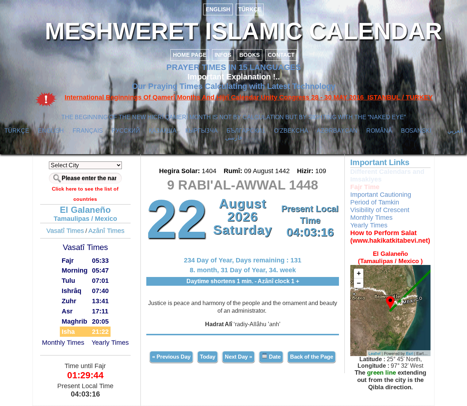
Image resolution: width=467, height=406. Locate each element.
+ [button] (359, 273)
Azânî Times (106, 230)
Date (274, 357)
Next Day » (238, 357)
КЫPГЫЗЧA (201, 131)
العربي (455, 131)
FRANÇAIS (88, 131)
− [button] (359, 283)
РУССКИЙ (126, 131)
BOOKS (249, 55)
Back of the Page (311, 357)
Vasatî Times (65, 230)
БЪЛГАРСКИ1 (246, 131)
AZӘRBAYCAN (337, 131)
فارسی (233, 137)
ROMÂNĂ (379, 131)
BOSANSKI (416, 131)
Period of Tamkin (374, 202)
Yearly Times (110, 342)
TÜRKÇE (249, 9)
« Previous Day (171, 357)
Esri (409, 353)
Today (207, 357)
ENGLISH (218, 9)
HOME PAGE (190, 55)
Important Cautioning (380, 194)
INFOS (223, 55)
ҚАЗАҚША (163, 131)
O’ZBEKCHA (291, 131)
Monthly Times (63, 342)
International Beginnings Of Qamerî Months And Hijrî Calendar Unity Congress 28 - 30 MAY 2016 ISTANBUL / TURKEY (249, 97)
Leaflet (374, 353)
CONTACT (281, 55)
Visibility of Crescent (379, 210)
